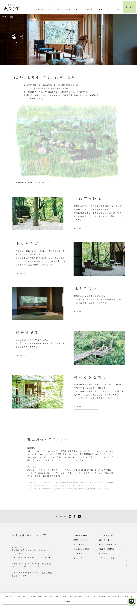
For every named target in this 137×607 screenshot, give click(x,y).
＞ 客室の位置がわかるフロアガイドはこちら (29, 182)
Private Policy (128, 596)
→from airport (45, 557)
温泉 (59, 9)
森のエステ (77, 558)
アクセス (101, 9)
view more (78, 228)
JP (113, 10)
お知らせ (88, 9)
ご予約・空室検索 (80, 535)
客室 (51, 9)
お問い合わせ (103, 540)
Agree (68, 601)
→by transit (29, 557)
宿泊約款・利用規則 (106, 549)
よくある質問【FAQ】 (107, 535)
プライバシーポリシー (107, 544)
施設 (77, 9)
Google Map (17, 554)
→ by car (16, 557)
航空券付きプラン (80, 540)
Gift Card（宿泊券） (82, 549)
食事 (68, 9)
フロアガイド (78, 544)
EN (118, 10)
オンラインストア (80, 553)
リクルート (102, 553)
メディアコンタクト (106, 558)
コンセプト (39, 9)
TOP (4, 17)
